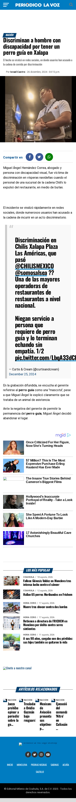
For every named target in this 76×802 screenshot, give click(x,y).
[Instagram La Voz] (41, 754)
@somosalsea (31, 273)
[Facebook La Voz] (28, 754)
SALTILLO (40, 772)
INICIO (10, 764)
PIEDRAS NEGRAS (39, 764)
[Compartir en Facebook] (30, 157)
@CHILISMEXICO (34, 266)
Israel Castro (17, 72)
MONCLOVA (22, 764)
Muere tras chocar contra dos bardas (45, 607)
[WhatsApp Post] (49, 157)
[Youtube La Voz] (48, 754)
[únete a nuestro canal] (38, 677)
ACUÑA (66, 764)
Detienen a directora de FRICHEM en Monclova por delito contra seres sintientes (45, 625)
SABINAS (55, 764)
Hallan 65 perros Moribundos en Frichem (47, 594)
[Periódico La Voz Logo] (38, 6)
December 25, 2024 (22, 374)
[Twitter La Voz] (35, 754)
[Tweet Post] (39, 157)
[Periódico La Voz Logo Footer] (38, 742)
